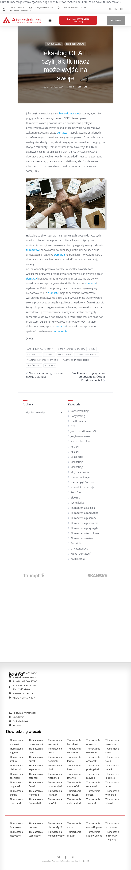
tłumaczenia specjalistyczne (42, 360)
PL (110, 9)
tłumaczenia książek (87, 354)
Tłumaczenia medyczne (84, 513)
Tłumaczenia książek (83, 508)
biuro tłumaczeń (69, 113)
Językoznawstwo (75, 44)
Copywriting (78, 416)
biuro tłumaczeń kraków (71, 349)
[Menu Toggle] (50, 20)
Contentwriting (80, 411)
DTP (73, 426)
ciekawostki (34, 354)
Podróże (76, 492)
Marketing (77, 462)
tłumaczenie (60, 331)
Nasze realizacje (80, 477)
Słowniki (75, 497)
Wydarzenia (78, 559)
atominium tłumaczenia (40, 349)
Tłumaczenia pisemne (84, 518)
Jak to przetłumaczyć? (83, 431)
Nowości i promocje (82, 487)
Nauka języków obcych (84, 482)
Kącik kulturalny (80, 441)
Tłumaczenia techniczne (85, 533)
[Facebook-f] (65, 857)
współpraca (34, 365)
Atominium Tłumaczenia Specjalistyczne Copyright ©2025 (65, 861)
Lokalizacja (77, 457)
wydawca (50, 365)
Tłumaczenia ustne (82, 538)
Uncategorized (79, 548)
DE (121, 9)
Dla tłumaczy (53, 44)
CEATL (92, 349)
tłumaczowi (33, 250)
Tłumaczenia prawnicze (84, 523)
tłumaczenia (65, 354)
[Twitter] (58, 857)
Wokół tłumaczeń (81, 553)
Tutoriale (76, 543)
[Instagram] (72, 857)
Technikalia (77, 502)
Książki (75, 446)
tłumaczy (31, 278)
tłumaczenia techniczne (76, 360)
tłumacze (53, 293)
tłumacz (49, 354)
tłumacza (62, 132)
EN (116, 9)
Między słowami (80, 472)
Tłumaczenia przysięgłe (84, 528)
